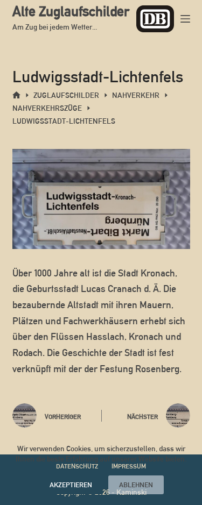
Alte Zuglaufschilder (70, 11)
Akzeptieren (71, 485)
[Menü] (185, 19)
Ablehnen (136, 485)
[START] (16, 95)
